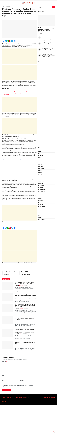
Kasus (39, 157)
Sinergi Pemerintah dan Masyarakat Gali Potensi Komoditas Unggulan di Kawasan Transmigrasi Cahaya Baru (25, 318)
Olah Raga (40, 166)
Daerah (39, 151)
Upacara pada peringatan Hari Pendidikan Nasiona (14, 262)
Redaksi (3, 397)
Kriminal (40, 164)
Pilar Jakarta (41, 181)
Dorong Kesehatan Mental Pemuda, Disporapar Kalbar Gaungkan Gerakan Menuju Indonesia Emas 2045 (25, 342)
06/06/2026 (25, 285)
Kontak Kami (27, 397)
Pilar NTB (40, 196)
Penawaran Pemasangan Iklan (19, 397)
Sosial (39, 217)
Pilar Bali (40, 174)
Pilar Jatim (40, 187)
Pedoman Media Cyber (9, 397)
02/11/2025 (25, 333)
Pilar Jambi (40, 183)
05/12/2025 (26, 308)
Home (3, 6)
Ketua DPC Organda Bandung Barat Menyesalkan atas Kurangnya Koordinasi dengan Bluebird (48, 43)
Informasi (40, 155)
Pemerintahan (41, 168)
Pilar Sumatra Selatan (43, 208)
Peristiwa (40, 172)
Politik (39, 215)
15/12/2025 (26, 296)
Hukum (39, 153)
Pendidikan (40, 170)
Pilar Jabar (40, 179)
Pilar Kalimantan (7, 6)
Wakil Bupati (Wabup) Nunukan (29, 262)
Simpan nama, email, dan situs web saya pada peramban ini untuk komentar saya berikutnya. (18, 386)
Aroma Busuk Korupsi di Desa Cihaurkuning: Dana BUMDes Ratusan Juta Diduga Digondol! (48, 55)
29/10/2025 (25, 345)
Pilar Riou (40, 204)
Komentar (4, 361)
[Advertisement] (19, 56)
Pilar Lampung (41, 191)
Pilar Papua (40, 200)
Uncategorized (41, 219)
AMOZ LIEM (21, 285)
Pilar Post (21, 296)
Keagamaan (40, 159)
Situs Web (22, 380)
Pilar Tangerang (41, 213)
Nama (3, 375)
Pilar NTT (40, 198)
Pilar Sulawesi (41, 206)
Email (3, 380)
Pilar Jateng (41, 185)
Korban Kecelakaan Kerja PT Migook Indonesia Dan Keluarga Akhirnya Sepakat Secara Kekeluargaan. (48, 49)
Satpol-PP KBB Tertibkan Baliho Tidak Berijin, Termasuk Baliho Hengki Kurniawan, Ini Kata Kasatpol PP (48, 37)
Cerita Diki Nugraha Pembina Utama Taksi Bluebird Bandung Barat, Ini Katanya (44, 30)
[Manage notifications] (54, 431)
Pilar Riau (40, 202)
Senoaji (20, 333)
